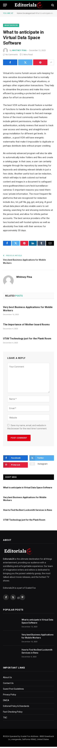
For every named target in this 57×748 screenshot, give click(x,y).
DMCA (6, 700)
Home (19, 13)
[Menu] (5, 5)
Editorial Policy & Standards (16, 706)
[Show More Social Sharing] (51, 62)
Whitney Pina (19, 50)
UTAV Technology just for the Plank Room (27, 338)
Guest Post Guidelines (13, 689)
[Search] (52, 5)
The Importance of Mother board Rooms (26, 324)
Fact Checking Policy (12, 712)
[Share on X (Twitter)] (25, 62)
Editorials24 (9, 559)
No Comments (12, 55)
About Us (7, 677)
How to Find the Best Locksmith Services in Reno (27, 510)
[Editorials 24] (28, 5)
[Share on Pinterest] (40, 62)
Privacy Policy (9, 694)
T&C (5, 717)
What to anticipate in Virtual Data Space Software (27, 487)
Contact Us (8, 683)
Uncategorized (28, 13)
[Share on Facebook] (10, 62)
